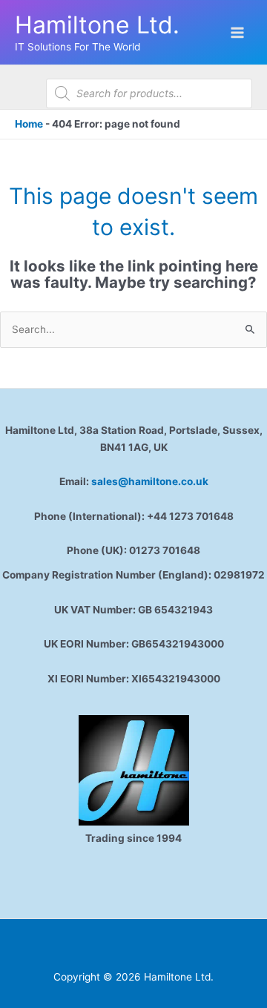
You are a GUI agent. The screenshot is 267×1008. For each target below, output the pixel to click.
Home (29, 124)
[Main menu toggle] (237, 32)
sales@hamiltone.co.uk (149, 481)
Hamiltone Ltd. (97, 24)
